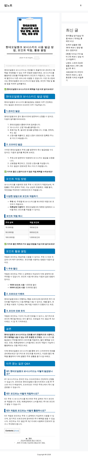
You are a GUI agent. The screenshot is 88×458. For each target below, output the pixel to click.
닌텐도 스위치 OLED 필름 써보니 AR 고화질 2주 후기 (74, 65)
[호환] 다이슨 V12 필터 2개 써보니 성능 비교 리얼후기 (75, 56)
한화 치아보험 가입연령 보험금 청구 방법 (31, 443)
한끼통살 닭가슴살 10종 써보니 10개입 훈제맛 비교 (75, 38)
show (16, 431)
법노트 (8, 5)
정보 (30, 438)
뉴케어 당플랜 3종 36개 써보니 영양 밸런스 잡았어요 (74, 47)
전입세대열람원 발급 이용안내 (31, 440)
